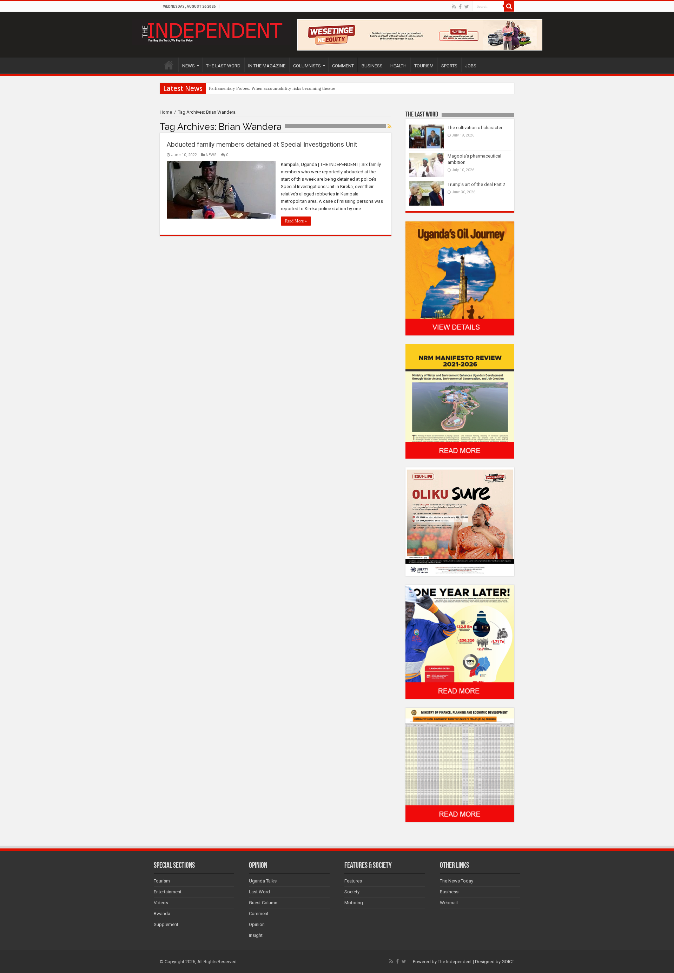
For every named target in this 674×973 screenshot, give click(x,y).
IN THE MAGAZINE (266, 65)
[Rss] (454, 6)
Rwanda (162, 913)
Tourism (162, 881)
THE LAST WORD (223, 65)
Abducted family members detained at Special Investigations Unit (262, 144)
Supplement (166, 924)
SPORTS (449, 65)
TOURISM (424, 65)
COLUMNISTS (307, 65)
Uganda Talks (263, 881)
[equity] (459, 521)
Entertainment (167, 891)
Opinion (257, 924)
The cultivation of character (475, 127)
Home (166, 112)
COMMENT (343, 65)
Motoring (353, 902)
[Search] (509, 6)
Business (449, 891)
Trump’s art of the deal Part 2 (476, 184)
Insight (256, 935)
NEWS (188, 65)
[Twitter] (467, 6)
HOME (169, 65)
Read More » (296, 221)
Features (353, 881)
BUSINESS (372, 65)
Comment (259, 913)
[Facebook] (460, 6)
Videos (161, 902)
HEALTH (398, 65)
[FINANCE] (459, 764)
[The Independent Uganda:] (211, 30)
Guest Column (263, 902)
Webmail (449, 902)
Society (351, 891)
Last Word (259, 891)
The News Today (456, 881)
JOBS (470, 65)
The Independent (455, 961)
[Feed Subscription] (389, 126)
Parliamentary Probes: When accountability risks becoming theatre (272, 88)
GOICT (508, 961)
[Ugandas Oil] (459, 278)
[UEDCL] (459, 641)
